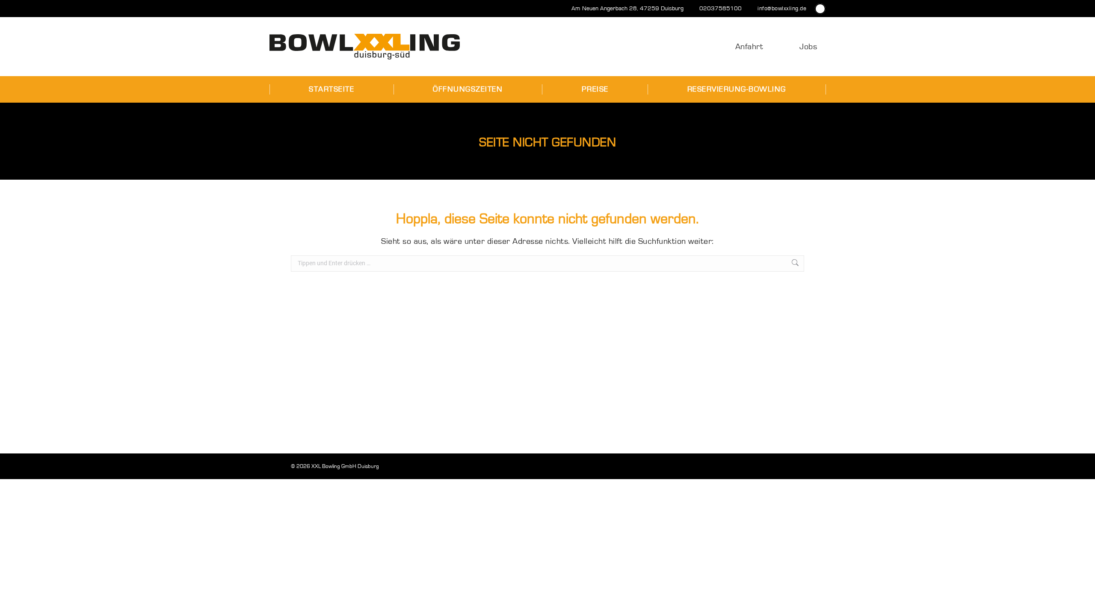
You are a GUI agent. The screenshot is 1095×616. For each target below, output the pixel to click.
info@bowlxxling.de (782, 9)
